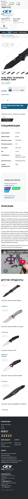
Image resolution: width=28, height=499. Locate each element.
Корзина (3, 444)
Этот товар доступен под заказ (12, 106)
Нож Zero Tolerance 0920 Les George (12, 326)
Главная (3, 35)
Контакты (3, 4)
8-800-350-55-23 (9, 198)
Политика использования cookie (9, 458)
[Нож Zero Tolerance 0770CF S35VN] (11, 366)
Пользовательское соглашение (8, 453)
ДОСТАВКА (12, 2)
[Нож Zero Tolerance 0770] (10, 341)
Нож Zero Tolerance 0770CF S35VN (11, 375)
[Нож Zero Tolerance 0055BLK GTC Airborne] (13, 392)
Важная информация (6, 424)
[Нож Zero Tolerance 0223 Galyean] (11, 291)
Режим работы (17, 444)
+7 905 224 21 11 (6, 481)
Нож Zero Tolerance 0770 (8, 350)
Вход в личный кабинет (6, 442)
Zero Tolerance (10, 35)
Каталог (4, 32)
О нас (2, 426)
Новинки (15, 32)
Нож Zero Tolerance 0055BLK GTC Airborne (13, 404)
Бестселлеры (23, 32)
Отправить (6, 120)
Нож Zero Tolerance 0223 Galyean (11, 300)
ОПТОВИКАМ (11, 4)
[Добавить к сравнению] (8, 100)
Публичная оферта (5, 455)
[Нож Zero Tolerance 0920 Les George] (12, 316)
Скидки (3, 428)
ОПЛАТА (18, 2)
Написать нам (17, 442)
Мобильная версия (5, 446)
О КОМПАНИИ (4, 2)
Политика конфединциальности (8, 457)
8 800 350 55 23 (5, 19)
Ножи (9, 32)
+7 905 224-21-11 (9, 185)
